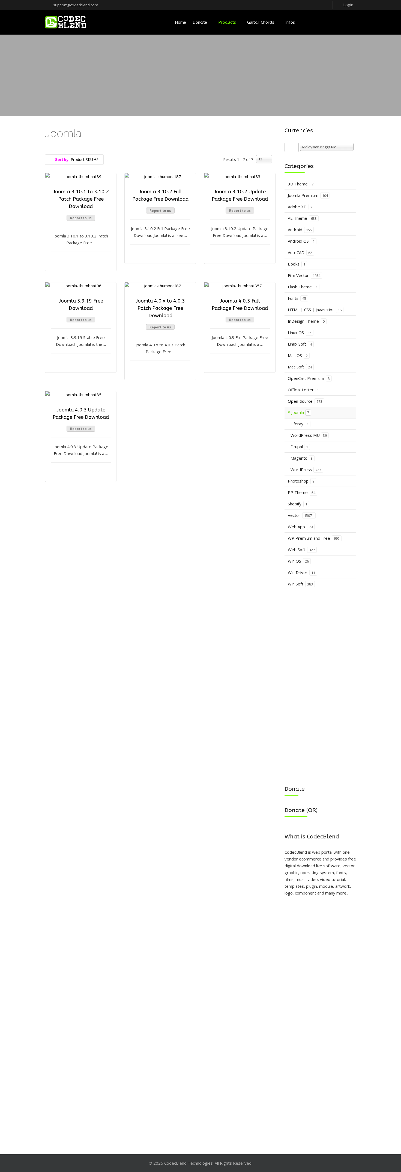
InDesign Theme (306, 321)
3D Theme (300, 184)
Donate (200, 22)
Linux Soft (300, 344)
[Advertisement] (200, 75)
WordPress (306, 469)
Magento (302, 458)
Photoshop (301, 481)
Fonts (297, 298)
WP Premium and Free (314, 538)
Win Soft (300, 584)
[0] (349, 22)
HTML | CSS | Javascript (315, 309)
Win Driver (301, 572)
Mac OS (298, 355)
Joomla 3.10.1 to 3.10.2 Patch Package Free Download (81, 199)
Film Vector (304, 275)
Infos (290, 22)
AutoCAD (300, 252)
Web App (300, 526)
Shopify (297, 503)
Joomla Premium (308, 195)
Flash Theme (303, 286)
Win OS (298, 561)
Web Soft (301, 549)
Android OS (301, 241)
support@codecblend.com (75, 4)
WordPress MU (309, 435)
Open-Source (305, 401)
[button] (344, 4)
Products (227, 22)
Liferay (300, 423)
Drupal (299, 446)
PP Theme (301, 492)
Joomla (300, 412)
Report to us (81, 218)
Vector (301, 515)
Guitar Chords (260, 22)
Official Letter (303, 389)
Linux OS (300, 332)
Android (300, 229)
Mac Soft (300, 367)
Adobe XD (300, 206)
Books (296, 264)
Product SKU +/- (85, 159)
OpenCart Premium (309, 378)
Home (180, 22)
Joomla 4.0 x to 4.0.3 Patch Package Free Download (160, 308)
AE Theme (302, 218)
